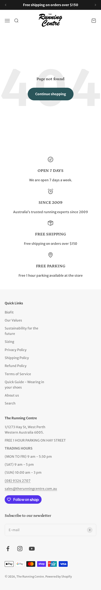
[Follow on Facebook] (8, 548)
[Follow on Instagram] (20, 548)
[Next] (95, 5)
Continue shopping (50, 94)
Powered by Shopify (58, 576)
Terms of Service (18, 374)
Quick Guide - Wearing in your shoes (24, 384)
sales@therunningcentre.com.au (31, 489)
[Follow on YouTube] (32, 548)
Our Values (13, 320)
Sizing (9, 342)
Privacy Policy (16, 350)
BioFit (9, 312)
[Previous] (5, 5)
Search (10, 403)
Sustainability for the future (21, 331)
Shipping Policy (17, 358)
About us (12, 395)
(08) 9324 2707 (18, 481)
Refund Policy (16, 366)
